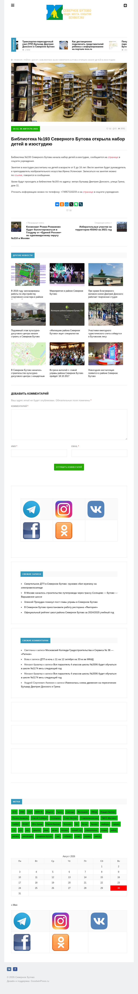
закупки (36, 830)
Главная (18, 60)
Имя (14, 446)
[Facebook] (15, 969)
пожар (104, 830)
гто (13, 830)
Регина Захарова (20, 818)
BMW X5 (39, 812)
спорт (78, 836)
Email (75, 446)
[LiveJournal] (81, 204)
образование (91, 830)
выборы (105, 824)
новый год (77, 830)
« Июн (14, 905)
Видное (49, 812)
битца (84, 824)
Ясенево (68, 824)
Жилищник (83, 812)
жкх (27, 830)
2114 (30, 812)
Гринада (70, 812)
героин (116, 824)
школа (97, 836)
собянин (68, 836)
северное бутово (44, 836)
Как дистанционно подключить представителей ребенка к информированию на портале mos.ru (78, 45)
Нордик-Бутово (108, 812)
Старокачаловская (89, 818)
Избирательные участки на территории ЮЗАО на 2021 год (93, 228)
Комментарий (19, 406)
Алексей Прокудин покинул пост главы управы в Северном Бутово (61, 602)
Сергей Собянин (39, 818)
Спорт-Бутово (70, 818)
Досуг (35, 60)
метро (55, 830)
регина (15, 836)
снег (58, 836)
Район (27, 60)
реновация (28, 836)
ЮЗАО (26, 824)
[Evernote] (76, 204)
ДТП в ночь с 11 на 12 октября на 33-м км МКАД (66, 659)
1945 (22, 812)
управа (87, 836)
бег (76, 824)
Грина (60, 812)
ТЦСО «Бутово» (109, 818)
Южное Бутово (53, 824)
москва (64, 830)
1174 (14, 812)
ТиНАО (15, 824)
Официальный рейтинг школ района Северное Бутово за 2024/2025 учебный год (69, 612)
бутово (94, 824)
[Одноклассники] (62, 204)
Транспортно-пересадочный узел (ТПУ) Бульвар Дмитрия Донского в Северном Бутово (29, 44)
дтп (20, 830)
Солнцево (55, 818)
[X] (71, 204)
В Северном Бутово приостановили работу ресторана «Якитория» (61, 607)
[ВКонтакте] (57, 204)
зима (46, 830)
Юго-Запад (37, 824)
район (113, 830)
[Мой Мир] (67, 204)
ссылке (18, 175)
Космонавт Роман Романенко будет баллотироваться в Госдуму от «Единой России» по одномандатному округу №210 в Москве (36, 232)
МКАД (94, 812)
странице (113, 157)
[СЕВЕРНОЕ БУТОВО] (69, 7)
